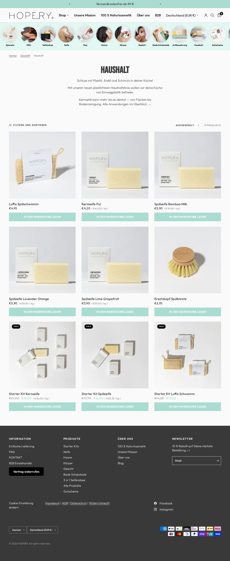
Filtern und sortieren (30, 125)
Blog (121, 463)
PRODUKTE (71, 438)
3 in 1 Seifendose (74, 480)
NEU (29, 45)
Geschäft (25, 55)
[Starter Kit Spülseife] (115, 355)
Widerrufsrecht (99, 503)
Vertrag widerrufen (26, 471)
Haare (104, 45)
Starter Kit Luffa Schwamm (174, 394)
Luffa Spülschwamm (24, 204)
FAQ (12, 452)
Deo (85, 45)
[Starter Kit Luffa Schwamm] (187, 355)
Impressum (52, 503)
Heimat (13, 55)
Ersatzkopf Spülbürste (170, 299)
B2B (158, 15)
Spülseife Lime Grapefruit (100, 299)
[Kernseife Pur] (115, 165)
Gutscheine (217, 45)
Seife (66, 45)
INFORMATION (20, 438)
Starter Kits (71, 446)
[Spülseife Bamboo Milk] (187, 165)
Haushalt (198, 45)
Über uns (143, 15)
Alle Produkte (72, 485)
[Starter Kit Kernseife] (42, 355)
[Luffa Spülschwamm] (42, 165)
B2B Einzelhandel (20, 463)
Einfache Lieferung (21, 446)
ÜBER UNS (125, 438)
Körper (123, 45)
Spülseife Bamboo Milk (170, 204)
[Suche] (212, 15)
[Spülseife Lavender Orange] (42, 260)
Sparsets (10, 45)
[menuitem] (63, 15)
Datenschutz (78, 503)
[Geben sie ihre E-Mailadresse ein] (217, 460)
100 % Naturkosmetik (116, 15)
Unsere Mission (85, 15)
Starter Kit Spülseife (96, 394)
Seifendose (47, 45)
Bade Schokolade (161, 45)
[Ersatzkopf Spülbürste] (187, 260)
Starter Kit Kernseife (24, 394)
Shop (62, 15)
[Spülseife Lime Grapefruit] (115, 260)
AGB (65, 503)
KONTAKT (15, 457)
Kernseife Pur (91, 204)
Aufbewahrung (179, 45)
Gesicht (142, 45)
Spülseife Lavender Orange (29, 299)
